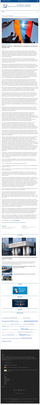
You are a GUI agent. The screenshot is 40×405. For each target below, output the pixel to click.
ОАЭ (8, 329)
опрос (9, 54)
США (30, 332)
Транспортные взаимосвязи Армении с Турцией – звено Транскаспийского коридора (24, 267)
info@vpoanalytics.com (20, 393)
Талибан (34, 332)
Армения (5, 222)
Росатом (19, 329)
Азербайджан (6, 318)
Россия (16, 222)
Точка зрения (20, 235)
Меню (3, 11)
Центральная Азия (6, 338)
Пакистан (12, 329)
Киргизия (14, 326)
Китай (16, 326)
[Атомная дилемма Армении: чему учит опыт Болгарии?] (7, 276)
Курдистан (21, 326)
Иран (32, 324)
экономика (23, 222)
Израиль (25, 324)
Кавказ (4, 326)
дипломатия (31, 321)
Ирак (29, 324)
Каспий (11, 326)
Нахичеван (32, 326)
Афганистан (19, 318)
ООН (9, 329)
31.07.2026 (15, 275)
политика (8, 222)
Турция (22, 335)
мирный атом (28, 326)
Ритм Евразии (16, 220)
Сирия (11, 332)
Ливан (25, 326)
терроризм (4, 335)
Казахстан (8, 326)
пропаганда (12, 222)
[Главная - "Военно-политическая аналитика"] (17, 4)
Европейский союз (16, 324)
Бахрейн (22, 318)
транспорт (10, 335)
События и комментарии (6, 44)
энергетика (6, 341)
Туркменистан (16, 335)
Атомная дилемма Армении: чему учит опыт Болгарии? (24, 274)
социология (19, 222)
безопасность (26, 318)
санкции (30, 329)
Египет (22, 324)
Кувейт (18, 326)
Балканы (5, 381)
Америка (5, 382)
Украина (28, 335)
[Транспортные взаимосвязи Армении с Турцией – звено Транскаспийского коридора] (7, 269)
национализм (4, 329)
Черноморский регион (16, 338)
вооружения (20, 321)
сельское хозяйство (7, 332)
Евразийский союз (6, 324)
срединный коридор (23, 332)
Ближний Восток (10, 321)
